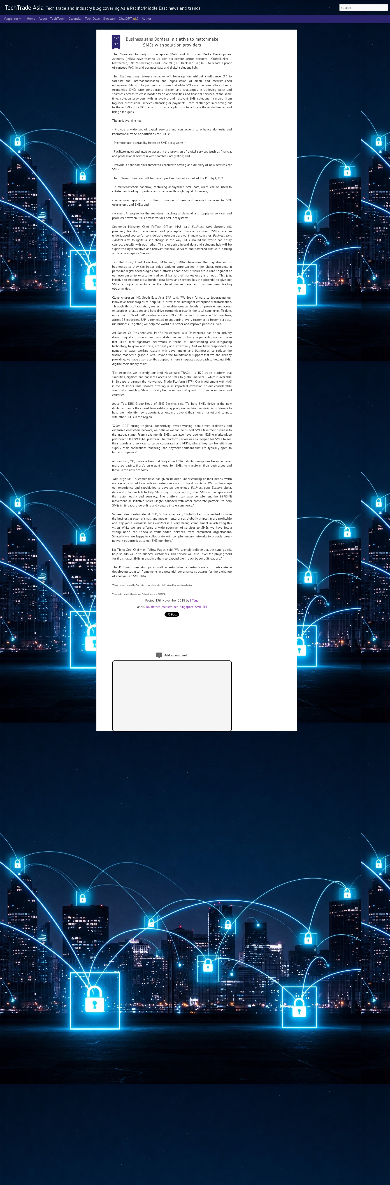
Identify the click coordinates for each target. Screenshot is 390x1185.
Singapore (187, 607)
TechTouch (57, 18)
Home (31, 18)
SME (205, 607)
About (43, 18)
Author (146, 18)
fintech (155, 607)
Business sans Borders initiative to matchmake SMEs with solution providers (172, 42)
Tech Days (92, 18)
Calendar (75, 18)
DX (148, 607)
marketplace (170, 607)
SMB (198, 607)
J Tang (194, 600)
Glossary (109, 18)
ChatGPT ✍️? (129, 18)
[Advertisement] (256, 106)
